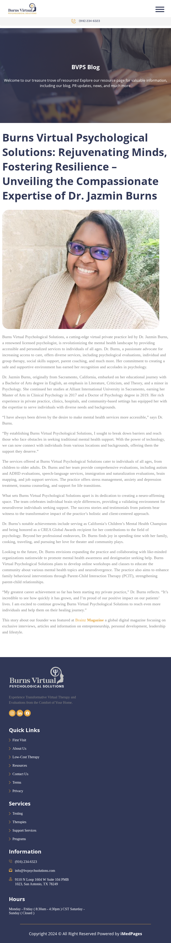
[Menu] (160, 9)
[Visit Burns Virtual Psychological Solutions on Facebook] (27, 715)
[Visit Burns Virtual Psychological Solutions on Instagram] (12, 715)
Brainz (80, 620)
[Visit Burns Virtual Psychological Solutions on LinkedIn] (20, 715)
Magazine (95, 620)
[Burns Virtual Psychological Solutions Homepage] (22, 8)
